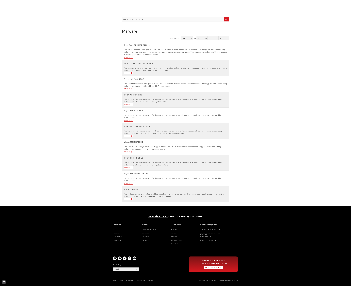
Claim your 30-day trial (212, 267)
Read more (127, 57)
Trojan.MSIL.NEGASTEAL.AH (136, 174)
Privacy (115, 280)
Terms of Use (141, 280)
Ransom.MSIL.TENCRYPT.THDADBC (139, 63)
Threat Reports (117, 236)
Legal (121, 280)
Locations (174, 236)
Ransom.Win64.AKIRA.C (134, 79)
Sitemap (150, 280)
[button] (126, 269)
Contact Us (145, 233)
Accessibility (130, 280)
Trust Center (175, 244)
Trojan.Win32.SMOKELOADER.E (137, 126)
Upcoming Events (176, 240)
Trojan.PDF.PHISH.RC (133, 95)
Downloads (145, 236)
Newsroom (116, 233)
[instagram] (129, 258)
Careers (173, 233)
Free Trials (145, 240)
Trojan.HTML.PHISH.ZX (133, 158)
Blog (114, 229)
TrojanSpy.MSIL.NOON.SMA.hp (137, 45)
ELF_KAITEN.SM (131, 189)
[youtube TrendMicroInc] (134, 258)
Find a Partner (117, 240)
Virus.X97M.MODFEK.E (133, 142)
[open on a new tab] (125, 258)
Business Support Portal (149, 229)
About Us (174, 229)
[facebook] (120, 258)
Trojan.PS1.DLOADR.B (133, 110)
